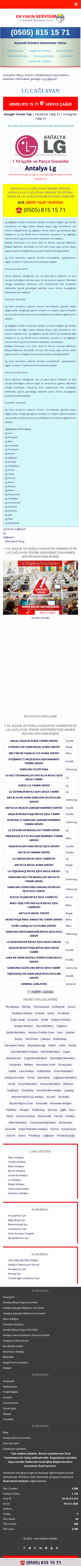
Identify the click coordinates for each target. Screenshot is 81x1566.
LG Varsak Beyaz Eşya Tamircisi (33, 858)
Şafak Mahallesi (15, 1032)
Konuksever (69, 1129)
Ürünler (7, 1397)
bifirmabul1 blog (14, 541)
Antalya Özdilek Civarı (41, 1032)
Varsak (58, 1116)
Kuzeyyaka (65, 1064)
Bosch (69, 897)
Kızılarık (39, 1013)
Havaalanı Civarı (45, 1064)
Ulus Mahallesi (44, 1026)
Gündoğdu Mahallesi (62, 1058)
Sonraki (45, 618)
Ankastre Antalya (13, 1324)
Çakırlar (70, 1032)
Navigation (40, 4)
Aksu (72, 1109)
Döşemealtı (44, 1116)
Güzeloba (27, 1090)
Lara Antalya (26, 1071)
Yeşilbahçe (38, 1109)
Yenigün (24, 1109)
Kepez (19, 1039)
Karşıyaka (15, 1064)
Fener (10, 1116)
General (70, 984)
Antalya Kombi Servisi (16, 1340)
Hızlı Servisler (11, 1443)
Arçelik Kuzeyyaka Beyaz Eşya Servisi (33, 846)
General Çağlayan (34, 984)
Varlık (62, 1045)
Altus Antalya (16, 1157)
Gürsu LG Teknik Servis (34, 785)
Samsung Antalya (43, 56)
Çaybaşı (69, 1090)
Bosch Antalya (64, 50)
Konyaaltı (41, 1103)
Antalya (70, 1116)
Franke (70, 852)
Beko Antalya (16, 1166)
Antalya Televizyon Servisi (23, 1264)
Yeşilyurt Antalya (61, 1019)
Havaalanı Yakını (15, 1045)
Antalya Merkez (23, 1026)
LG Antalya (66, 56)
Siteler (52, 1045)
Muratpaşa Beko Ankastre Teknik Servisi (34, 919)
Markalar (8, 1357)
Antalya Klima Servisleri (17, 1438)
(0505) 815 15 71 (40, 32)
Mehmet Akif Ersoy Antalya (28, 1097)
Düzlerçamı (65, 1122)
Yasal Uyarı (9, 1408)
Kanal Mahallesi (50, 1051)
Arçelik (70, 741)
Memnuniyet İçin (18, 1224)
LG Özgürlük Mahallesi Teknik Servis (34, 830)
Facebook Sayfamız (40, 61)
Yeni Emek (32, 1039)
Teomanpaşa (41, 1006)
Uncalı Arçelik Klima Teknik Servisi (34, 741)
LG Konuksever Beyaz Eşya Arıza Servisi (34, 942)
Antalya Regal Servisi (34, 913)
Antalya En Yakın (14, 1077)
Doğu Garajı (18, 1019)
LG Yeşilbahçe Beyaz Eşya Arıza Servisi (34, 871)
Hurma (55, 1129)
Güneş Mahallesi (50, 1084)
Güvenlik (10, 1129)
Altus (69, 753)
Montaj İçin (14, 1273)
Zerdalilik (63, 1097)
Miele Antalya (15, 50)
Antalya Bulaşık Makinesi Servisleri (23, 1308)
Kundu (72, 1045)
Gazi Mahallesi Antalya (24, 1051)
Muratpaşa (12, 1006)
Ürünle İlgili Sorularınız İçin (24, 1278)
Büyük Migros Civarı (21, 1103)
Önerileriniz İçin (17, 1229)
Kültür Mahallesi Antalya (33, 1129)
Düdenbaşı (59, 1039)
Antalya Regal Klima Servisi (33, 865)
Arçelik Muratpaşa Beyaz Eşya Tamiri (34, 814)
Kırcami (51, 1097)
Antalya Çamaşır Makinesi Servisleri (24, 1313)
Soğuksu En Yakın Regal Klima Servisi (34, 747)
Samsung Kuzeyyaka (33, 769)
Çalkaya (45, 1039)
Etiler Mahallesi (18, 1122)
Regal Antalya (16, 1184)
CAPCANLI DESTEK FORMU (23, 1260)
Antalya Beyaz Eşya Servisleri (20, 1302)
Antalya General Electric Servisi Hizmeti (26, 1335)
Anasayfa (9, 75)
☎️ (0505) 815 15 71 (41, 209)
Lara (60, 1032)
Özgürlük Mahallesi (35, 1058)
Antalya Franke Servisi (34, 852)
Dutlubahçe (44, 1071)
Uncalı (11, 1084)
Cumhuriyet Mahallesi (43, 1122)
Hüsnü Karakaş (26, 1116)
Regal (69, 747)
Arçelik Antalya (17, 1162)
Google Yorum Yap (18, 114)
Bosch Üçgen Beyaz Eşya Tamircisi (34, 897)
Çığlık (63, 1109)
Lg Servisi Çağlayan (14, 529)
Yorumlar (8, 1419)
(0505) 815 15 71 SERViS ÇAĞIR (40, 104)
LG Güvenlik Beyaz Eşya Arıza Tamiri (34, 791)
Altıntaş (26, 1006)
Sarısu (71, 1006)
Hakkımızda (10, 1386)
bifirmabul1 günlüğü (28, 79)
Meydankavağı (36, 1045)
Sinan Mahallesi (63, 1071)
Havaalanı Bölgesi (61, 1103)
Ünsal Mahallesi (27, 1084)
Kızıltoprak (58, 1006)
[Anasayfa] (40, 18)
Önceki (35, 618)
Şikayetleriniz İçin (18, 1238)
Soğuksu (61, 1026)
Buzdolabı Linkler (13, 1346)
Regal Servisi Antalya (15, 1362)
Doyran (10, 1135)
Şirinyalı (52, 1109)
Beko (69, 905)
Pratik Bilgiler (10, 1392)
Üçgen (66, 1051)
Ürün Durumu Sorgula (21, 1233)
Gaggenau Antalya (40, 50)
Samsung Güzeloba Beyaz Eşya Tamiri (33, 968)
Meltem (28, 1064)
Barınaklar (44, 1077)
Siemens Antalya (18, 56)
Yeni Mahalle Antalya (48, 1090)
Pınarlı (31, 1077)
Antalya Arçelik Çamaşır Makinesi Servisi (33, 808)
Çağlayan (8, 537)
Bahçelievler (13, 1058)
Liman (50, 1013)
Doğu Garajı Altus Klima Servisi (34, 926)
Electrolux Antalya (13, 1351)
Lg (52, 168)
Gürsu (22, 1135)
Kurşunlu (33, 1019)
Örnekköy (63, 1013)
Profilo (70, 959)
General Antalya (18, 1175)
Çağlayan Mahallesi (64, 1077)
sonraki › (48, 992)
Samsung (71, 769)
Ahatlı (44, 1019)
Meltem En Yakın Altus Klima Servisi (34, 753)
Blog (5, 1432)
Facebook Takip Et (47, 114)
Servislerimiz (10, 1403)
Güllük (12, 1071)
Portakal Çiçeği (66, 1135)
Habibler (11, 1109)
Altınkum (68, 1084)
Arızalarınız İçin (17, 1215)
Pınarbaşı (34, 1135)
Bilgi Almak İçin (16, 1220)
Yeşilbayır (13, 1090)
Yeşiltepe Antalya (22, 1013)
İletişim (7, 1368)
